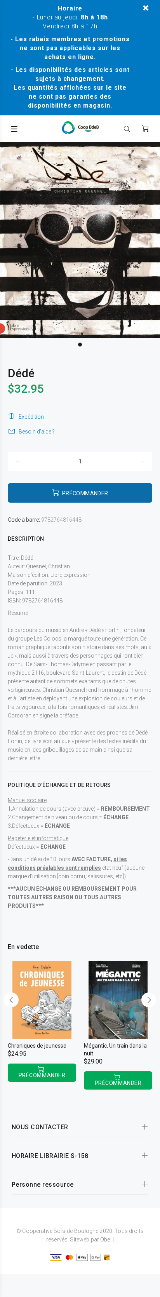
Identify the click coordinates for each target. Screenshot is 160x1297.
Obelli (107, 1239)
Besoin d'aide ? (37, 431)
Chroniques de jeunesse (37, 1046)
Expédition (31, 417)
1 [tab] (80, 344)
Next (148, 999)
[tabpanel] (80, 240)
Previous (11, 999)
